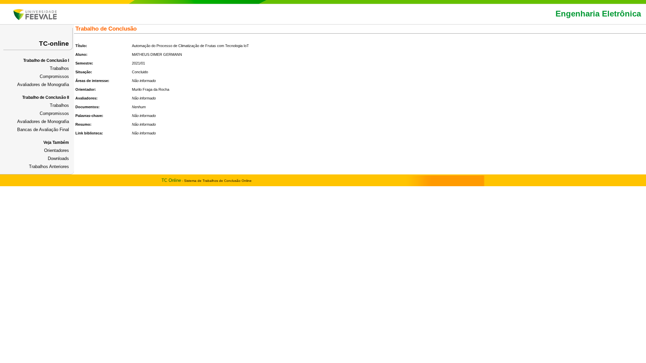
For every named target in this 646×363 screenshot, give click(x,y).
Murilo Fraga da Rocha (150, 89)
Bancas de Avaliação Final (43, 129)
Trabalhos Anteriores (49, 166)
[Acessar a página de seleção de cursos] (35, 18)
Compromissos (54, 76)
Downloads (58, 158)
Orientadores (56, 150)
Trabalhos (59, 68)
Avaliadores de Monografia (43, 84)
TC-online (54, 43)
